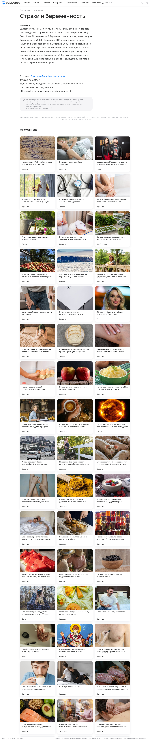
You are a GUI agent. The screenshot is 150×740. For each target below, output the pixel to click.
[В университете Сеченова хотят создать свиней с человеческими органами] (112, 454)
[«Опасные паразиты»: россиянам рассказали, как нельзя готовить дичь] (112, 678)
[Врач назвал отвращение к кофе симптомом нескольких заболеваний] (37, 678)
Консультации (25, 10)
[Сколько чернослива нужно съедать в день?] (112, 566)
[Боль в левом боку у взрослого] (112, 603)
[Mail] (3, 3)
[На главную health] (12, 3)
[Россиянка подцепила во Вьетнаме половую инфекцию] (37, 191)
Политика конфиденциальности (135, 738)
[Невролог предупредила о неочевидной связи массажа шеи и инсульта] (112, 716)
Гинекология (38, 10)
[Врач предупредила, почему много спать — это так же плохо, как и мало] (37, 528)
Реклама (20, 738)
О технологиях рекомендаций (112, 738)
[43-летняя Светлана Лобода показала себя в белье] (112, 304)
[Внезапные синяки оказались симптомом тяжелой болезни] (112, 341)
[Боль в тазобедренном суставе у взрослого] (37, 304)
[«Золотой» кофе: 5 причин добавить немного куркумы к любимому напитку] (75, 491)
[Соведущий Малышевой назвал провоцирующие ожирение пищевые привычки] (75, 341)
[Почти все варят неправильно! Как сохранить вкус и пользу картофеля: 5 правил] (112, 379)
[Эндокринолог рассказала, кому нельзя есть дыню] (75, 603)
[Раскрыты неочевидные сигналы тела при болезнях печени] (112, 191)
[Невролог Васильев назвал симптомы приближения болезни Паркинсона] (75, 454)
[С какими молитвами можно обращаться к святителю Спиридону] (75, 641)
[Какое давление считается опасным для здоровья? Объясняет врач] (75, 191)
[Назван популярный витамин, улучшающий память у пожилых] (112, 266)
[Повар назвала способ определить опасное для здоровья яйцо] (37, 379)
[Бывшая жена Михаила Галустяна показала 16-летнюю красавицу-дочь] (112, 154)
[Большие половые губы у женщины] (75, 154)
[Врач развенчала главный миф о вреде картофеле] (75, 528)
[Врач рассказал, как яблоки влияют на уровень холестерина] (37, 266)
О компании (11, 738)
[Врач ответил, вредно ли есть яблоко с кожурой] (75, 379)
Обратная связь (94, 738)
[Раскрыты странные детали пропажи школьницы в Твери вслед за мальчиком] (37, 603)
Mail (3, 738)
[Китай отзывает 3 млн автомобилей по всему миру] (37, 454)
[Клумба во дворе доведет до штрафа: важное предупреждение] (37, 229)
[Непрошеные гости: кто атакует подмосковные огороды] (75, 566)
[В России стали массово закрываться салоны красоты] (75, 229)
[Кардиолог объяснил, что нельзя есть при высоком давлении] (75, 416)
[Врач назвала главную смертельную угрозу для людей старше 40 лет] (37, 716)
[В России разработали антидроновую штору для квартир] (75, 304)
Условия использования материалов (74, 738)
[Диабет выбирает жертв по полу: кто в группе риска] (37, 641)
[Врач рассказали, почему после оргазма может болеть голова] (37, 341)
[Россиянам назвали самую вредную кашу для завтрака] (112, 491)
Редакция (57, 738)
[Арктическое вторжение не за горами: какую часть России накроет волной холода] (75, 266)
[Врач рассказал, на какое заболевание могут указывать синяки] (37, 491)
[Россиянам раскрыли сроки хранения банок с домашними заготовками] (112, 528)
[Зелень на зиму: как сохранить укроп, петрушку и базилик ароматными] (112, 229)
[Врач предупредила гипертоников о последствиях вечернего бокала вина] (75, 716)
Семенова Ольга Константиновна (47, 76)
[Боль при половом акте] (75, 678)
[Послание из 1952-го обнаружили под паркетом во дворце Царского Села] (37, 154)
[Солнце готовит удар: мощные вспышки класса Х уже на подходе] (112, 416)
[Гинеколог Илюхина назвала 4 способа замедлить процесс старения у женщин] (37, 416)
